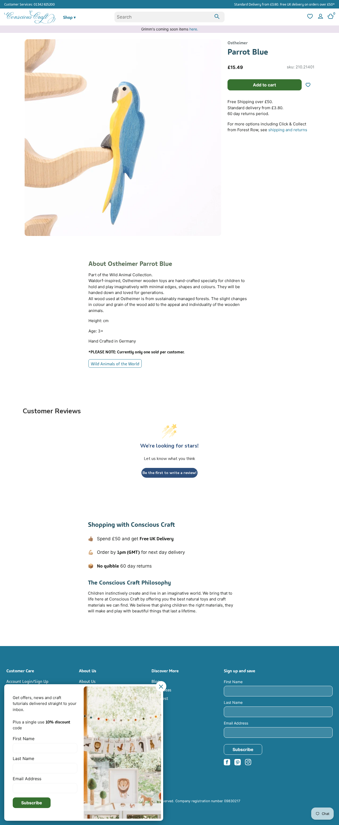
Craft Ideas (161, 689)
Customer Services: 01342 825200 (29, 4)
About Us (87, 681)
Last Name (233, 702)
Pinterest (159, 698)
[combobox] (169, 17)
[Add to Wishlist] (310, 84)
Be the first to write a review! (169, 472)
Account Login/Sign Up (27, 681)
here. (193, 29)
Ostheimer (238, 42)
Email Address (236, 723)
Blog (155, 681)
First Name (233, 681)
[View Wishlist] (309, 17)
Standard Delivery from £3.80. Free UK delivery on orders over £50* (284, 4)
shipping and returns (287, 129)
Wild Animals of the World (115, 363)
